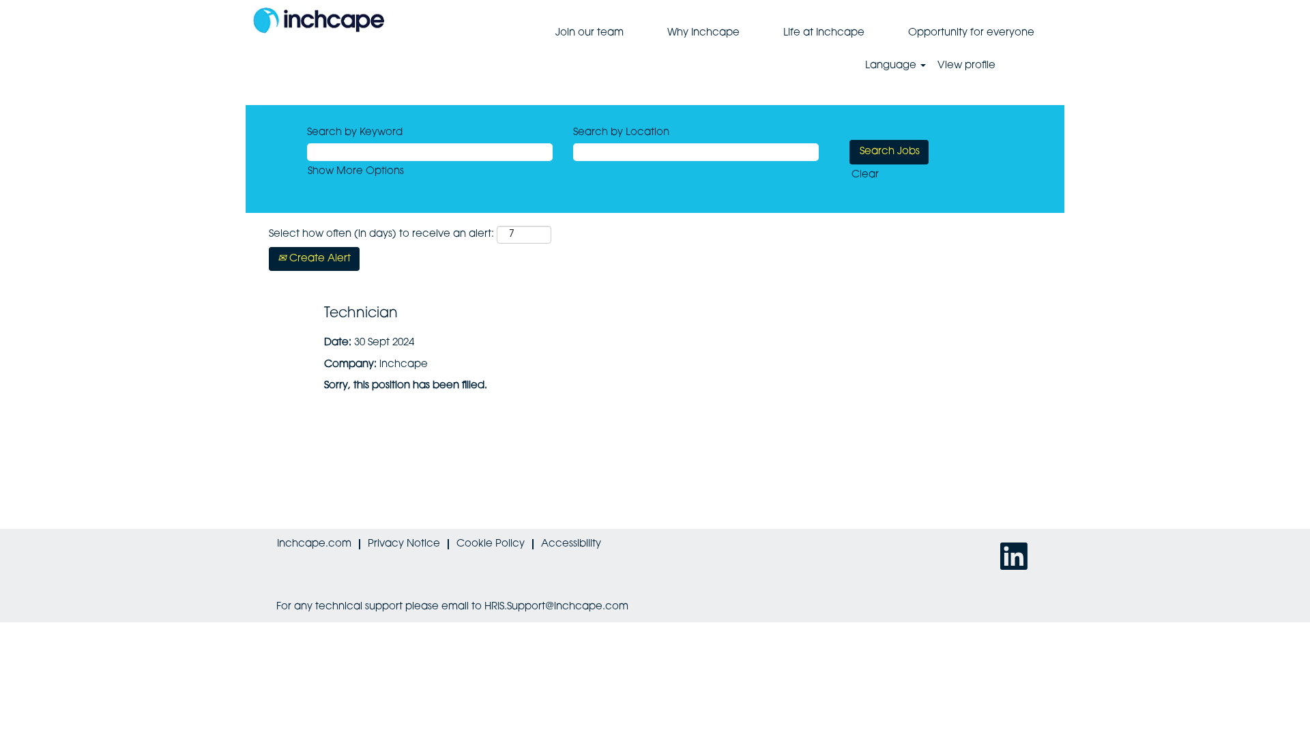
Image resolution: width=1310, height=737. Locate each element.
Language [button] (892, 66)
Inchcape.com (314, 544)
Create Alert (319, 259)
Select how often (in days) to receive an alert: (381, 234)
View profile (966, 66)
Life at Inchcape (823, 33)
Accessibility (571, 544)
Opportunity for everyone (971, 33)
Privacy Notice (404, 544)
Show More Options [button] (356, 172)
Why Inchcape (703, 33)
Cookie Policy (490, 544)
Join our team (589, 33)
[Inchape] (318, 20)
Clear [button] (865, 175)
